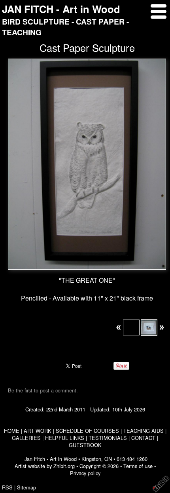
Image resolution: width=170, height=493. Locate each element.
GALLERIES (26, 438)
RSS (7, 487)
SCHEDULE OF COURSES (87, 430)
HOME (11, 430)
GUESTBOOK (85, 445)
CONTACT (143, 438)
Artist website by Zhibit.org (45, 466)
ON (108, 459)
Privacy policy (85, 473)
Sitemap (26, 487)
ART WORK (37, 430)
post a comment (58, 390)
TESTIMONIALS (108, 438)
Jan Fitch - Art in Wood (51, 459)
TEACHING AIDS (143, 430)
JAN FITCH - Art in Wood (61, 9)
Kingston (91, 459)
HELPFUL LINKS (64, 438)
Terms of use (138, 466)
